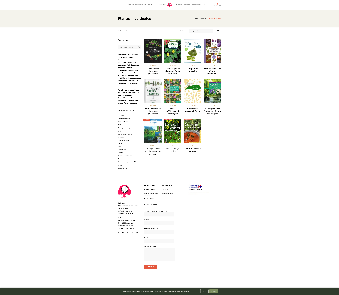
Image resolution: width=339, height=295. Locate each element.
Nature (120, 146)
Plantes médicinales (124, 159)
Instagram (127, 232)
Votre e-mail (149, 220)
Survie (120, 165)
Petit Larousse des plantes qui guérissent (152, 111)
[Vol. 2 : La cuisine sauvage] (192, 131)
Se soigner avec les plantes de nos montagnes (212, 111)
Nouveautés (122, 150)
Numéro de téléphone (152, 229)
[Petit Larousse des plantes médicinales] (212, 51)
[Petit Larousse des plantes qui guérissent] (153, 91)
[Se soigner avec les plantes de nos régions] (153, 131)
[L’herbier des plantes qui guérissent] (153, 51)
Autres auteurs (123, 122)
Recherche (139, 47)
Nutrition (121, 153)
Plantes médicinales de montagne (173, 111)
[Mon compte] (220, 5)
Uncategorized (122, 168)
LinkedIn (132, 232)
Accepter (213, 291)
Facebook (118, 232)
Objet (146, 237)
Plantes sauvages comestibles (127, 162)
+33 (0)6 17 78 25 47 (128, 214)
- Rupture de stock (124, 119)
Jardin (119, 131)
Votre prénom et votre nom (155, 211)
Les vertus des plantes (125, 134)
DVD (119, 125)
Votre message (150, 246)
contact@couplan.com (125, 211)
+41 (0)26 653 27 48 (128, 228)
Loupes (120, 143)
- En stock (121, 115)
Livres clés (121, 137)
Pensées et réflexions (125, 156)
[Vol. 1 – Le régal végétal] (172, 131)
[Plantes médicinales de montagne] (172, 91)
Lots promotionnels (124, 140)
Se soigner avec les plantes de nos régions (153, 151)
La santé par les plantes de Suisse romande (173, 71)
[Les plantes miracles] (192, 51)
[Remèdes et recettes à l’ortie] (192, 91)
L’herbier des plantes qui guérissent (153, 71)
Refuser (204, 291)
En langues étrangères (125, 128)
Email (137, 232)
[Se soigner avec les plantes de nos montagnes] (212, 91)
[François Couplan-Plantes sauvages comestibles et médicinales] (169, 5)
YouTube (123, 232)
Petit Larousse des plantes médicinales (212, 71)
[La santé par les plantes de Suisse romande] (172, 51)
